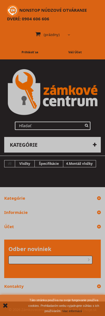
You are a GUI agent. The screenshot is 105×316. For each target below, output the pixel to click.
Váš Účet (75, 52)
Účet (9, 226)
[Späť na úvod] (9, 163)
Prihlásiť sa (30, 52)
